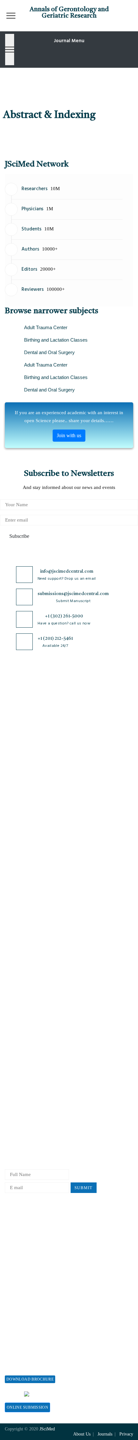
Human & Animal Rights (30, 1007)
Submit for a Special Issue (31, 1367)
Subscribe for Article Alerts (33, 715)
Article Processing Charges (32, 1224)
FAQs (10, 768)
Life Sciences (18, 868)
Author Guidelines (23, 1133)
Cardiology (16, 826)
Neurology (15, 889)
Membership (17, 1256)
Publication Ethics (23, 1028)
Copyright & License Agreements (38, 986)
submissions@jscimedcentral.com (73, 594)
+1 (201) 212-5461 (55, 638)
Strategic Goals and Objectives (36, 726)
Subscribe (18, 536)
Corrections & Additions (29, 1123)
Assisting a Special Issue (30, 1356)
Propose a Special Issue (28, 1346)
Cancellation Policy (24, 1102)
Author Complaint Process (31, 1091)
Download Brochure (30, 1379)
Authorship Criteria (24, 1059)
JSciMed (47, 1429)
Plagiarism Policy (23, 1081)
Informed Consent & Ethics (33, 1017)
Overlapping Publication (29, 1112)
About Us (14, 705)
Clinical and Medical (26, 847)
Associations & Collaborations (35, 1298)
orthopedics (16, 911)
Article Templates (23, 1145)
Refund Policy (19, 1245)
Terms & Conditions (25, 996)
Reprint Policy (19, 1267)
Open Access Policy (25, 965)
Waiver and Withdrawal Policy (36, 1235)
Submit (83, 1187)
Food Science (18, 858)
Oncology (14, 900)
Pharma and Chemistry (28, 921)
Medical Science (21, 879)
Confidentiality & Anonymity (35, 1038)
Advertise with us (22, 1277)
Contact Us (16, 747)
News (10, 757)
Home (11, 694)
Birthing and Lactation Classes (56, 340)
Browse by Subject (24, 816)
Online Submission (27, 1407)
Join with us (69, 435)
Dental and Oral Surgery (49, 352)
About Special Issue (25, 1335)
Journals (13, 736)
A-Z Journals (18, 805)
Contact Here (94, 1393)
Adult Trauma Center (45, 327)
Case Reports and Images (30, 837)
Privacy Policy (20, 975)
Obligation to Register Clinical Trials (43, 1049)
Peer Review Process (26, 1070)
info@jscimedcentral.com (66, 571)
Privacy (126, 1434)
